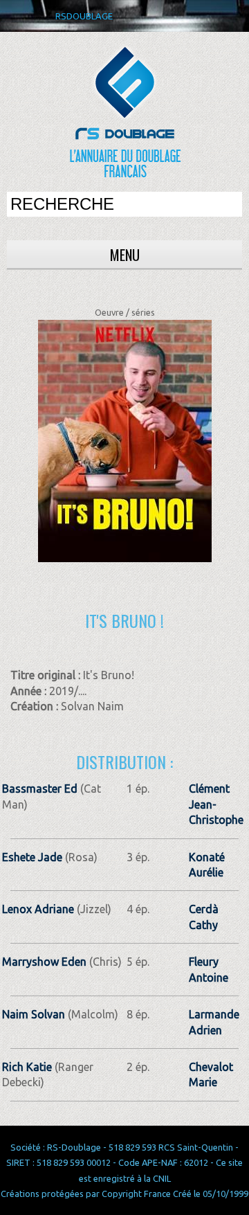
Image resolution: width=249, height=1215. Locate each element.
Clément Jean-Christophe (216, 804)
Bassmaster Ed (39, 788)
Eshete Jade (32, 857)
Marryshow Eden (44, 961)
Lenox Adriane (38, 909)
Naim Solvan (33, 1014)
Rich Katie (27, 1067)
